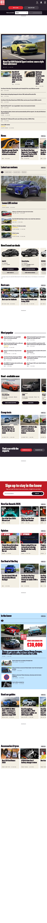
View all (43, 136)
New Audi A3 (10, 269)
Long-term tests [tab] (17, 172)
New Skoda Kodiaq (30, 269)
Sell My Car (31, 7)
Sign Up (37, 493)
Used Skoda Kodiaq (30, 272)
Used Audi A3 (10, 272)
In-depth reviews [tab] (8, 172)
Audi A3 (4, 261)
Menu (45, 3)
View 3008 (30, 402)
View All (43, 531)
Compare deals (26, 450)
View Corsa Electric (10, 402)
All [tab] (2, 172)
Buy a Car (15, 7)
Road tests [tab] (24, 172)
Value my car (38, 450)
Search (37, 3)
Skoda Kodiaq (25, 261)
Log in (41, 3)
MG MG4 (43, 261)
